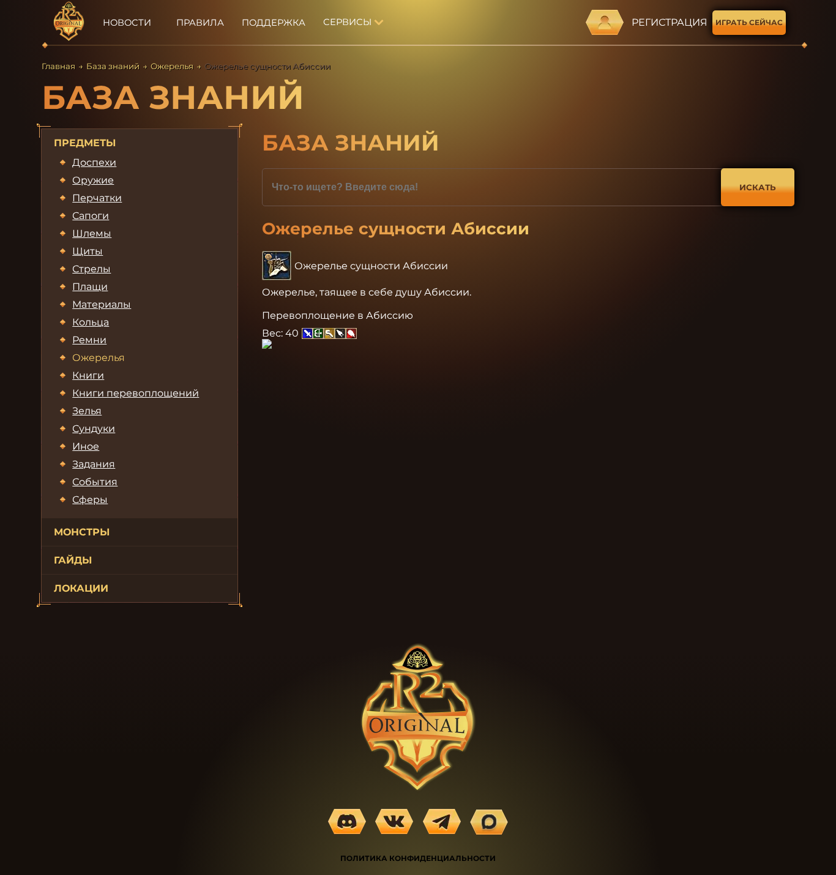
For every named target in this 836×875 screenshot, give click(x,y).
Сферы (90, 499)
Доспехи (94, 162)
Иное (85, 446)
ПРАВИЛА (200, 22)
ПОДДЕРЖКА (273, 22)
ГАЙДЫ (73, 560)
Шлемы (91, 233)
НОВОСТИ (127, 22)
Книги (88, 375)
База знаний (113, 66)
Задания (93, 464)
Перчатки (97, 198)
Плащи (90, 286)
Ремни (89, 340)
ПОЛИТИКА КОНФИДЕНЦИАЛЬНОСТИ (418, 858)
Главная (58, 66)
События (95, 482)
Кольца (90, 322)
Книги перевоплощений (135, 393)
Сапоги (90, 216)
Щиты (87, 251)
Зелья (87, 411)
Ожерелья (172, 66)
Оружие (93, 180)
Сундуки (93, 428)
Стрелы (91, 269)
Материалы (101, 304)
